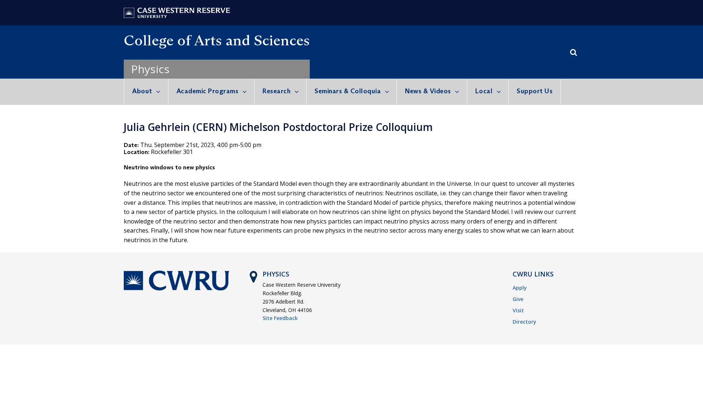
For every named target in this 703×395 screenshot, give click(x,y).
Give (518, 299)
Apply (520, 287)
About (142, 91)
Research (276, 91)
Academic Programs (207, 91)
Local (484, 91)
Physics (150, 68)
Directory (524, 321)
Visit (518, 310)
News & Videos (428, 91)
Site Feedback (280, 318)
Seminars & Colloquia (348, 91)
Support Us (535, 91)
